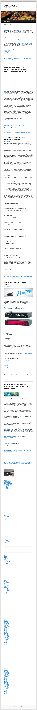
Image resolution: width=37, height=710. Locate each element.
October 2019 (6, 613)
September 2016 (6, 650)
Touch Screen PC (13, 54)
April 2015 (5, 668)
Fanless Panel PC (7, 54)
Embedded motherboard (13, 271)
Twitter (8, 119)
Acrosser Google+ (7, 365)
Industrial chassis (6, 524)
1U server (8, 378)
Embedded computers (7, 481)
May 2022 (5, 587)
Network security (6, 499)
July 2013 (5, 689)
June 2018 (5, 629)
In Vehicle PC (6, 522)
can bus (15, 460)
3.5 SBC (5, 517)
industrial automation (7, 274)
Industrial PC (23, 378)
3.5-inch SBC (11, 460)
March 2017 (5, 644)
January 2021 (6, 597)
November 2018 (6, 624)
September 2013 (6, 687)
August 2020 (6, 602)
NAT (4, 497)
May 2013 (5, 691)
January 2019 (6, 622)
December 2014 (6, 672)
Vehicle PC (5, 511)
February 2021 (6, 596)
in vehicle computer (7, 521)
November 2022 (6, 585)
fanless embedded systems (8, 484)
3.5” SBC (17, 42)
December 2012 (6, 696)
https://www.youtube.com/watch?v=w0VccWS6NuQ (23, 341)
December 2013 (6, 684)
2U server (8, 460)
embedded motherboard (19, 276)
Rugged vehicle (9, 5)
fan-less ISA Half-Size (13, 378)
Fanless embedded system (8, 483)
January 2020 (6, 610)
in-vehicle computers (7, 436)
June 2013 (5, 690)
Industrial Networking (7, 492)
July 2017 (5, 640)
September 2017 (6, 638)
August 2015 (6, 664)
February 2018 (6, 633)
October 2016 (6, 649)
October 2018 (6, 625)
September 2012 (6, 699)
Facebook (8, 120)
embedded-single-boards (7, 482)
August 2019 (6, 615)
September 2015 (6, 663)
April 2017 (5, 643)
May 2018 (5, 630)
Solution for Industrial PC (8, 509)
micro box (26, 378)
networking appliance (19, 30)
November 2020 (6, 599)
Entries (6, 540)
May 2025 (5, 581)
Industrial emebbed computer (8, 491)
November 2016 (6, 648)
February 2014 (6, 682)
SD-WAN (8, 61)
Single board (6, 502)
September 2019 (6, 614)
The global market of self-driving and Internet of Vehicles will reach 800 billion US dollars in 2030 (16, 386)
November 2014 (6, 673)
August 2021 (6, 592)
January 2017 (6, 646)
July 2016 (5, 652)
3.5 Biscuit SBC (6, 516)
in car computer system (21, 125)
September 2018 (6, 626)
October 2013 (6, 686)
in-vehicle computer (7, 429)
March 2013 (5, 693)
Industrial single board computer (9, 496)
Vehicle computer (6, 510)
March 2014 (5, 681)
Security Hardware (6, 530)
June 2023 (5, 583)
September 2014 (6, 675)
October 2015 (6, 662)
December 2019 (6, 611)
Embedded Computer (28, 43)
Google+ (8, 121)
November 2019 (6, 612)
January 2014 (6, 683)
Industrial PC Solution (7, 495)
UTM (15, 308)
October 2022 (6, 586)
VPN (4, 513)
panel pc (26, 461)
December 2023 (6, 582)
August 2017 (6, 639)
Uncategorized (6, 575)
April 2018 (5, 631)
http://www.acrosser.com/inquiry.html (14, 115)
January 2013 (6, 695)
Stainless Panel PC (20, 54)
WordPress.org (6, 542)
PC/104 (29, 461)
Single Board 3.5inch (7, 503)
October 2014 (6, 674)
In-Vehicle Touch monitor (13, 59)
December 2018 (6, 623)
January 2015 (6, 671)
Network (5, 498)
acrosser (5, 30)
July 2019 (5, 616)
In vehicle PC (6, 487)
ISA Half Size (6, 527)
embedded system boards (15, 61)
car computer (18, 460)
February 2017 (6, 645)
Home (5, 21)
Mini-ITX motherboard (10, 42)
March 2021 (5, 595)
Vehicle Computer (20, 462)
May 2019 (5, 618)
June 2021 (5, 593)
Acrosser (5, 42)
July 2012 (5, 701)
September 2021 (6, 591)
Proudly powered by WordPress (18, 706)
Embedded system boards (13, 125)
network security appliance (23, 304)
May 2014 (5, 679)
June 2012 (5, 702)
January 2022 (6, 588)
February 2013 (6, 694)
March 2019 (5, 620)
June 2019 (5, 617)
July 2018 (5, 628)
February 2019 (6, 621)
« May (10, 552)
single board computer (7, 58)
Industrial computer (21, 43)
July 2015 (5, 665)
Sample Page (9, 21)
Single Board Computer (24, 42)
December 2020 (6, 598)
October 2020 (6, 600)
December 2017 (6, 635)
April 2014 (5, 680)
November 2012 (6, 697)
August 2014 (6, 676)
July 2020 (5, 603)
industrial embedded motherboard (16, 58)
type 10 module (6, 574)
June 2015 (5, 666)
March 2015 (5, 669)
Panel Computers (26, 54)
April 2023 (5, 584)
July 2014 (5, 677)
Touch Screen (14, 462)
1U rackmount (13, 276)
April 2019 (5, 619)
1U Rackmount (6, 271)
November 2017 (6, 636)
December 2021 (6, 589)
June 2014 (5, 678)
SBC (30, 461)
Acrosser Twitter (6, 362)
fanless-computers (7, 485)
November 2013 (6, 685)
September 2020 (6, 601)
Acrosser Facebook (7, 50)
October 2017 (6, 637)
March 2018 (5, 632)
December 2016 (6, 647)
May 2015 (5, 667)
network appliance (15, 298)
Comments (6, 541)
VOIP (5, 512)
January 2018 (6, 634)
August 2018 (6, 627)
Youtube (8, 123)
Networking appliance (7, 500)
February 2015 (6, 670)
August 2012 (6, 700)
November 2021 (6, 590)
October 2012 (6, 698)
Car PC (5, 519)
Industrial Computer (18, 378)
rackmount (17, 197)
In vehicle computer (7, 486)
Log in (5, 539)
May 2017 (5, 642)
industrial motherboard (25, 277)
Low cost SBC (6, 528)
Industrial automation (19, 277)
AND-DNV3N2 (21, 298)
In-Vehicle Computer (7, 488)
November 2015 (6, 661)
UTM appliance (24, 58)
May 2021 (5, 594)
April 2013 (5, 692)
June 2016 (5, 653)
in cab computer (9, 132)
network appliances (28, 435)
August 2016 (6, 651)
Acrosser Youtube (7, 367)
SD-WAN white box (8, 269)
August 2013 (6, 688)
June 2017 (5, 641)
